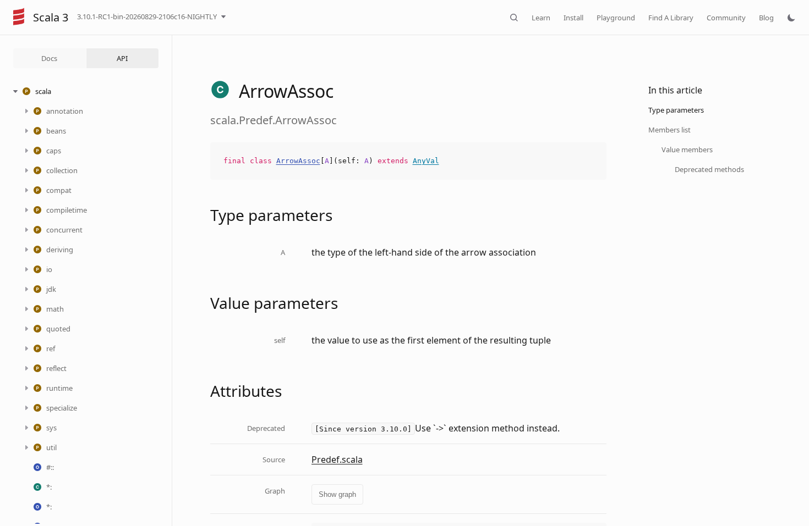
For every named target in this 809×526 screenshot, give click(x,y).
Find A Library (670, 17)
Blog (766, 17)
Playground (616, 17)
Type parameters (676, 110)
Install (573, 17)
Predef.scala (337, 459)
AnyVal (426, 161)
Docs (49, 58)
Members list (669, 130)
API (122, 58)
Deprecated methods (709, 169)
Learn (541, 17)
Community (726, 17)
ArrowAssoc (298, 161)
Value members (687, 149)
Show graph (337, 494)
